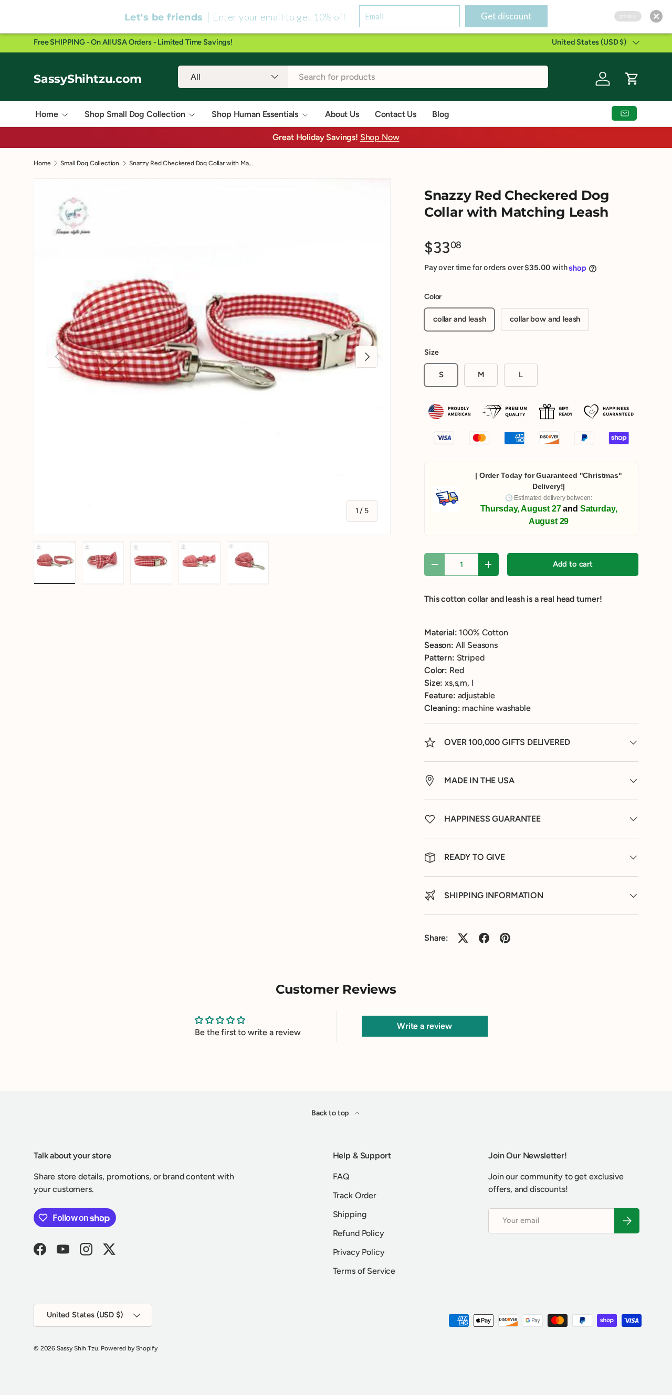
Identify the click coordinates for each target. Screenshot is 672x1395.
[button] (656, 16)
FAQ (341, 1176)
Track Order (354, 1195)
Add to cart (573, 564)
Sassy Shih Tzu (77, 1348)
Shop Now (380, 137)
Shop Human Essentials (255, 114)
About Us (342, 114)
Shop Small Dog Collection (135, 114)
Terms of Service (364, 1271)
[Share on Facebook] (484, 938)
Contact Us (395, 114)
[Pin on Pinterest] (505, 938)
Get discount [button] (506, 16)
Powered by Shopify (129, 1348)
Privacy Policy (359, 1252)
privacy (628, 16)
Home (46, 114)
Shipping (349, 1214)
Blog (440, 114)
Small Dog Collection (89, 163)
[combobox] (363, 77)
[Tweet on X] (463, 938)
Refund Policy (358, 1233)
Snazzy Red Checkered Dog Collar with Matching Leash (192, 163)
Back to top (330, 1113)
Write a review (424, 1026)
